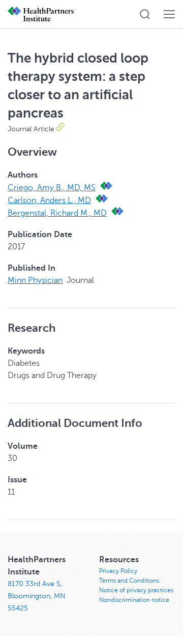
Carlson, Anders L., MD (49, 200)
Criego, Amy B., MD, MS (52, 187)
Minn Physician (35, 280)
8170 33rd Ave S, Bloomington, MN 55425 (37, 596)
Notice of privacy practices (136, 590)
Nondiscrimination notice (134, 599)
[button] (145, 14)
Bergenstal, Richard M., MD (57, 213)
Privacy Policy (118, 570)
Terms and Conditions (129, 580)
